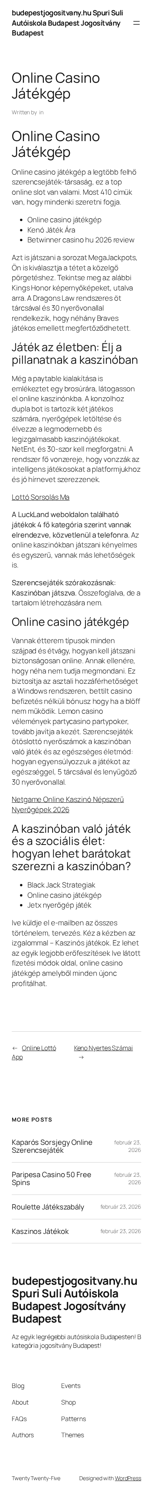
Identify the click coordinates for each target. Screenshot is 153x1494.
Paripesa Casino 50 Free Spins (51, 1178)
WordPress (128, 1478)
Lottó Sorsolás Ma (40, 497)
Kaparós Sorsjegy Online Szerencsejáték (52, 1146)
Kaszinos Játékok (40, 1231)
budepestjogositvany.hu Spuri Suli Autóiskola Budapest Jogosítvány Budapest (67, 22)
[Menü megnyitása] (136, 23)
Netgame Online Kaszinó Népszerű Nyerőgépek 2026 (68, 804)
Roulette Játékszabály (48, 1207)
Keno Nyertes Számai (103, 1048)
